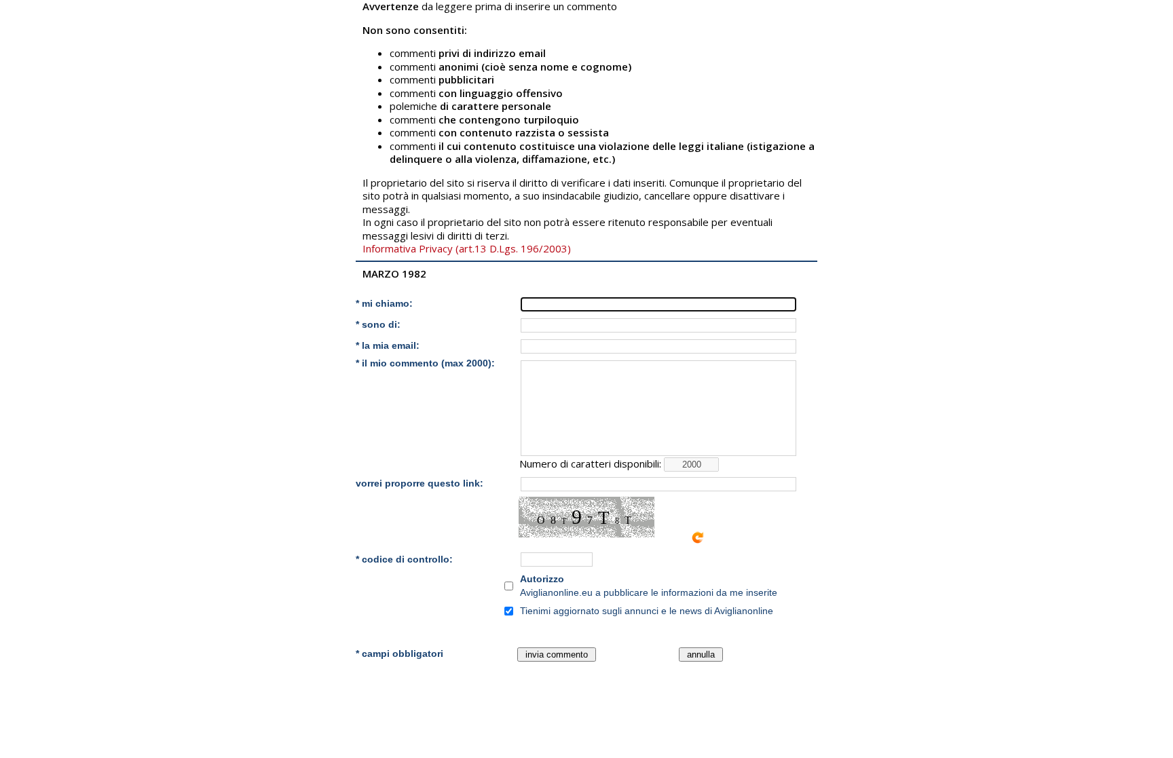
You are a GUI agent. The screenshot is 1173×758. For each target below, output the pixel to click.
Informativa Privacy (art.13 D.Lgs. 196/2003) (466, 248)
